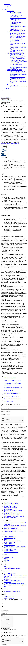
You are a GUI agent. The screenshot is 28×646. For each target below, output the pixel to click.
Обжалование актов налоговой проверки (15, 525)
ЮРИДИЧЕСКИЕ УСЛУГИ (14, 70)
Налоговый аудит (14, 40)
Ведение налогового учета (17, 37)
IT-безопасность (14, 85)
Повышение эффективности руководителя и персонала (17, 59)
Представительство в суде (17, 78)
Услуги (5, 9)
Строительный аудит (15, 19)
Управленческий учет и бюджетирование (16, 23)
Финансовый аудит (15, 25)
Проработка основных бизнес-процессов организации (18, 56)
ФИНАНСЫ (10, 11)
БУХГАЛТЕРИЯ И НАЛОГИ (14, 32)
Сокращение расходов (16, 15)
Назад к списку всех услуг (8, 145)
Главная (3, 100)
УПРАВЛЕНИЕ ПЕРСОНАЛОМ (15, 53)
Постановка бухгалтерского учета (13, 387)
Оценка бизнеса (14, 16)
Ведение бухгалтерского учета (18, 36)
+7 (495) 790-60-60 (5, 97)
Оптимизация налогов (16, 42)
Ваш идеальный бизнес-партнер (12, 591)
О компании (7, 4)
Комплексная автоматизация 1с (18, 86)
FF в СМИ (9, 5)
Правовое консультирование (17, 77)
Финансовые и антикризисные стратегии (15, 547)
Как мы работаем (8, 557)
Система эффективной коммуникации (16, 65)
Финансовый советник (16, 29)
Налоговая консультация (16, 39)
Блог (8, 8)
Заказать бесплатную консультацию (10, 143)
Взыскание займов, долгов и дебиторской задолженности (17, 72)
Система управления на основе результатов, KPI (18, 62)
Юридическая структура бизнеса (18, 79)
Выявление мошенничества (17, 30)
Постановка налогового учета (18, 46)
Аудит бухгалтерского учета (17, 33)
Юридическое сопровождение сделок (14, 531)
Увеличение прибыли (15, 13)
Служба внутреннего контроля (18, 49)
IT (7, 84)
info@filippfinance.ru (9, 598)
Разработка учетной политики (18, 47)
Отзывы (9, 6)
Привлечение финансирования (18, 18)
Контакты (6, 88)
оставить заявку (5, 99)
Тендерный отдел (14, 20)
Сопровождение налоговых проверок (14, 516)
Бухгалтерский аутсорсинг (17, 34)
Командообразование (15, 54)
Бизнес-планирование (16, 12)
